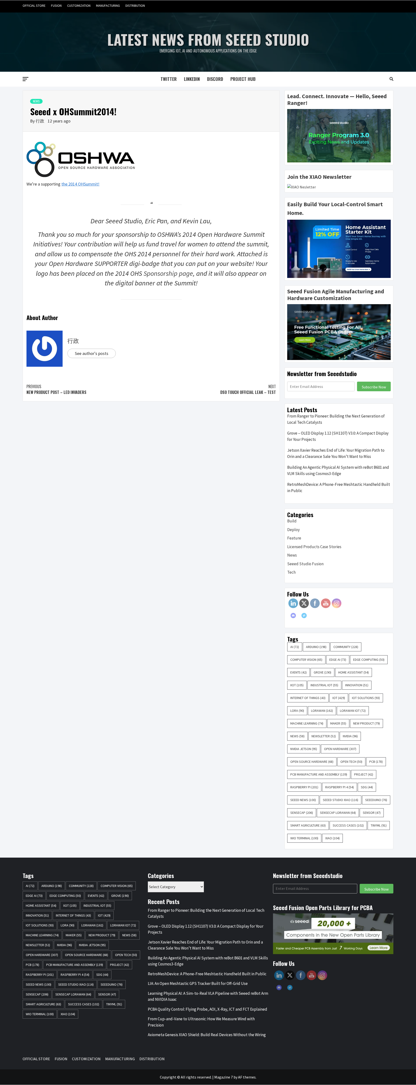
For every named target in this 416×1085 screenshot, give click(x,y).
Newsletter (324, 736)
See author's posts (91, 353)
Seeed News (303, 800)
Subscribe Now (374, 387)
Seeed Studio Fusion (305, 563)
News (36, 101)
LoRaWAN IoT (353, 710)
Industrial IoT (324, 685)
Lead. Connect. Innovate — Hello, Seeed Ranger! (337, 99)
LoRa (297, 710)
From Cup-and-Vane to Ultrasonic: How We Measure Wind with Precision (201, 1022)
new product (366, 723)
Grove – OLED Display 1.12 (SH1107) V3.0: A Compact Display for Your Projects (338, 436)
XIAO (332, 838)
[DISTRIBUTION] (389, 5)
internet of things (307, 698)
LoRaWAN (322, 710)
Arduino (316, 647)
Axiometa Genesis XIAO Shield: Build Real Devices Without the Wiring (207, 1034)
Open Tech (351, 761)
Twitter (169, 79)
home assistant (353, 672)
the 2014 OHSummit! (80, 184)
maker (338, 723)
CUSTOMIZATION (79, 5)
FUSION (56, 5)
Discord (215, 79)
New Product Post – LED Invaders (56, 389)
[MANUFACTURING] (380, 5)
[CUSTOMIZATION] (371, 5)
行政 (40, 121)
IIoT (297, 685)
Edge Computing (368, 659)
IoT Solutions (366, 698)
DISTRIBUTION (135, 5)
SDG (367, 787)
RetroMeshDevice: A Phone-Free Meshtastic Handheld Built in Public (338, 487)
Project (363, 774)
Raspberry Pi (304, 787)
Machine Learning (306, 723)
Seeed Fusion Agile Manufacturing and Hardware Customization (335, 295)
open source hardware (311, 761)
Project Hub (243, 79)
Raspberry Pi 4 (339, 787)
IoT (338, 698)
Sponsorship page (168, 273)
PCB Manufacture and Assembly (318, 774)
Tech (291, 572)
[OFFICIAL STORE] (352, 5)
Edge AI (337, 659)
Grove (322, 672)
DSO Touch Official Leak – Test (248, 389)
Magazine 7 (223, 1077)
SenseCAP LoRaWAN (338, 812)
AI (294, 647)
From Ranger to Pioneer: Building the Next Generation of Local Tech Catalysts (336, 419)
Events (298, 672)
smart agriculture (308, 825)
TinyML (379, 825)
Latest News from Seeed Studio (208, 39)
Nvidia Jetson (303, 749)
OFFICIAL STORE (34, 5)
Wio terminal (304, 838)
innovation (356, 685)
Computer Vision (306, 659)
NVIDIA (350, 736)
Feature (294, 538)
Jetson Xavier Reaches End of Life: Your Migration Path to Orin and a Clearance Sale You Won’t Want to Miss (335, 453)
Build (292, 521)
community (345, 647)
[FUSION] (362, 5)
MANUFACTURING (108, 5)
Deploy (293, 529)
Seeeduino (376, 800)
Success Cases (348, 825)
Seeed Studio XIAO (340, 800)
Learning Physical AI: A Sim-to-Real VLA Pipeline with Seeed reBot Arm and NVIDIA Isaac (208, 996)
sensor (372, 812)
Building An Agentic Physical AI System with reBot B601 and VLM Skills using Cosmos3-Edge (338, 470)
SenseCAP (301, 812)
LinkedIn (192, 79)
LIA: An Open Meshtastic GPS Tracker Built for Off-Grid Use (198, 983)
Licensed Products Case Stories (314, 546)
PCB (376, 761)
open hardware (340, 749)
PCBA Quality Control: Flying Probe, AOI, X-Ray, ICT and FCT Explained (207, 1009)
